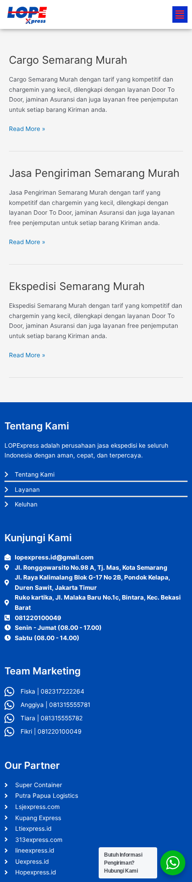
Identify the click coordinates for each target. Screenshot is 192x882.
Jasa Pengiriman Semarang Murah (94, 173)
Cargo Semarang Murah (68, 59)
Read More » (27, 128)
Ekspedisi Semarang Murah (77, 286)
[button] (180, 14)
